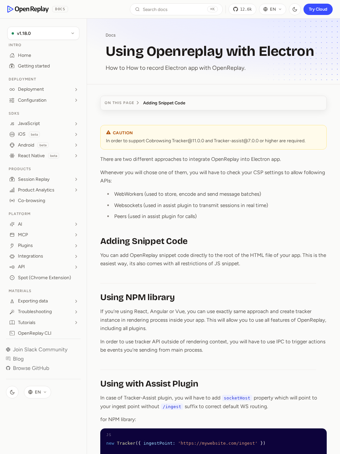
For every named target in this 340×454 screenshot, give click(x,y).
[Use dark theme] (295, 9)
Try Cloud (318, 9)
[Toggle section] (76, 89)
